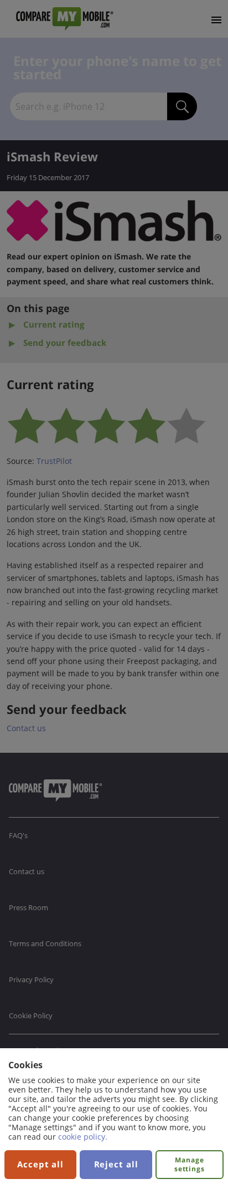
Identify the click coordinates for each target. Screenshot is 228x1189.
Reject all (116, 1164)
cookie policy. (82, 1136)
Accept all (40, 1164)
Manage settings (189, 1164)
